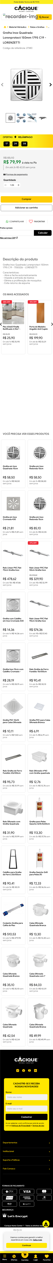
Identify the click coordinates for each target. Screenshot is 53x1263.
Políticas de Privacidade (21, 1125)
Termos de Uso (38, 1125)
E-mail (8, 1103)
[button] (20, 16)
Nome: (9, 1092)
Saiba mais (37, 1240)
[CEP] (17, 231)
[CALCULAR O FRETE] (43, 233)
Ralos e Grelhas (37, 27)
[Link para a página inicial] (5, 27)
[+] (18, 185)
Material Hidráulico (17, 27)
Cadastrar (26, 1117)
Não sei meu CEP (7, 238)
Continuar (26, 1245)
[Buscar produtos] (44, 17)
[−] (5, 185)
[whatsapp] (15, 221)
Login (35, 1260)
